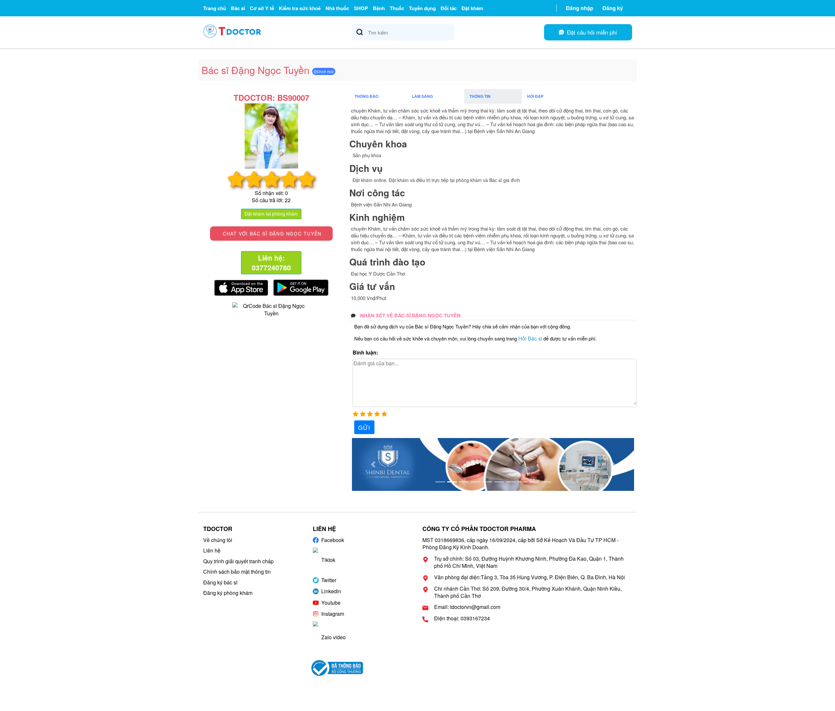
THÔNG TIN (480, 96)
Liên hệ (211, 550)
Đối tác (449, 8)
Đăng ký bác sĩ (220, 582)
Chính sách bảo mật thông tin (237, 571)
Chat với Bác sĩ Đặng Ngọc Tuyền (271, 233)
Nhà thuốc (337, 8)
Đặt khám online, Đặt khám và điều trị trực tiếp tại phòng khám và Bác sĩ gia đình (436, 180)
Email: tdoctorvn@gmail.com (467, 607)
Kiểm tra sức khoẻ (300, 8)
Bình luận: (365, 352)
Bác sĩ (238, 8)
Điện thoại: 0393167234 (462, 618)
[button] (373, 464)
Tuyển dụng (422, 8)
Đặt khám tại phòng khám (271, 213)
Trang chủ (214, 8)
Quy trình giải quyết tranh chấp (238, 561)
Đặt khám (472, 8)
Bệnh (379, 8)
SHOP (361, 8)
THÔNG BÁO (366, 96)
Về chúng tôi (217, 540)
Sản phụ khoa (367, 155)
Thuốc (397, 8)
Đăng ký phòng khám (227, 593)
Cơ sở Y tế (262, 8)
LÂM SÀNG (422, 96)
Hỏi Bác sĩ (530, 338)
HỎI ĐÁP (535, 96)
